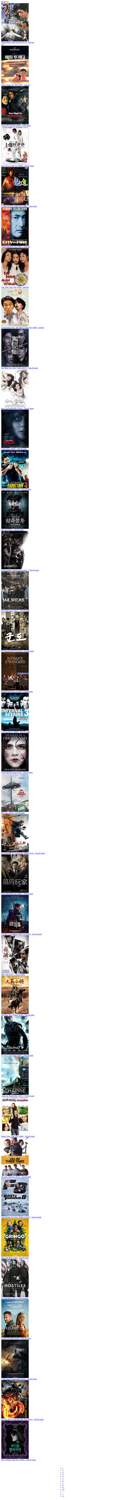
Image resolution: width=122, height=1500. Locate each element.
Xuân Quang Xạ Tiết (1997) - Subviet (15, 85)
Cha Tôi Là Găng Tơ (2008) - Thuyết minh (17, 166)
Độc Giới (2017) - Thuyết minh (13, 975)
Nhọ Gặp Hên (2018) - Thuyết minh (15, 1258)
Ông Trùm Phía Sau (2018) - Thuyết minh (17, 894)
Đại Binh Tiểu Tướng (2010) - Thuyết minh (17, 1015)
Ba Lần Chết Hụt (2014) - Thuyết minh (16, 1177)
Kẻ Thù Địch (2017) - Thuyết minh (14, 1298)
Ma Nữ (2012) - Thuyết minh (12, 530)
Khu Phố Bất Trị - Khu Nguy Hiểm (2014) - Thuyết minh (23, 853)
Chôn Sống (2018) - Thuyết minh (14, 449)
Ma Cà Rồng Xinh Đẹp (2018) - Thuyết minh (18, 1460)
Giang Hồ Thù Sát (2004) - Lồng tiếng (15, 125)
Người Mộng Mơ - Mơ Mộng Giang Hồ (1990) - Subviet (22, 328)
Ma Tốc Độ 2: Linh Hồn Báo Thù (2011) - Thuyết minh (22, 1419)
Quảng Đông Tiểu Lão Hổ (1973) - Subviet (17, 42)
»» (63, 1496)
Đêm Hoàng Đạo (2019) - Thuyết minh (16, 489)
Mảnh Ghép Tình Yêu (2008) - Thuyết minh (18, 1136)
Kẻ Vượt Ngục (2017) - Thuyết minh (15, 611)
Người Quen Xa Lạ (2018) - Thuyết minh (17, 692)
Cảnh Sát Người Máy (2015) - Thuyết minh (17, 1096)
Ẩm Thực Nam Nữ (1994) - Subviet (15, 287)
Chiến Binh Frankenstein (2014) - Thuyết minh (19, 1379)
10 (63, 1490)
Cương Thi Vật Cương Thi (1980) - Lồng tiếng (19, 206)
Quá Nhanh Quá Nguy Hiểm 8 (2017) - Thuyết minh (21, 1217)
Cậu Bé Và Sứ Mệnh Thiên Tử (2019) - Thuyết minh (21, 934)
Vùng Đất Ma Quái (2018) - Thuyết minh (17, 772)
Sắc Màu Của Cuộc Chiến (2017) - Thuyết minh (19, 368)
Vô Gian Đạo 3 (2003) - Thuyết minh (15, 732)
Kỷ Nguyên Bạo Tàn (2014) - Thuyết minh (17, 651)
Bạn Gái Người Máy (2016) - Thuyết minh (17, 408)
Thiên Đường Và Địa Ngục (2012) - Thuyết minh (20, 570)
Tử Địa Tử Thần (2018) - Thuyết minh (16, 1339)
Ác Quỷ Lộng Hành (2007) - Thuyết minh (17, 1055)
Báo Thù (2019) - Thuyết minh (13, 813)
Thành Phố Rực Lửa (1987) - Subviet (15, 247)
